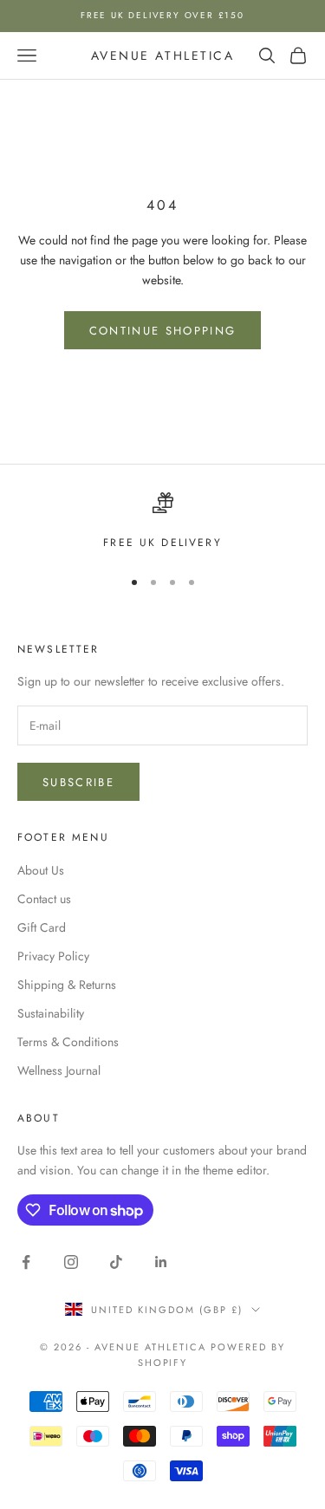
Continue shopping (163, 330)
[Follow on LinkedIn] (161, 1262)
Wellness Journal (59, 1070)
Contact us (44, 898)
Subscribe (78, 782)
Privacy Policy (53, 956)
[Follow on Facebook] (26, 1262)
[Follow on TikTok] (116, 1262)
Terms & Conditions (68, 1041)
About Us (40, 870)
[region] (162, 521)
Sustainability (50, 1013)
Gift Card (41, 927)
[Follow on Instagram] (71, 1262)
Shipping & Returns (66, 984)
